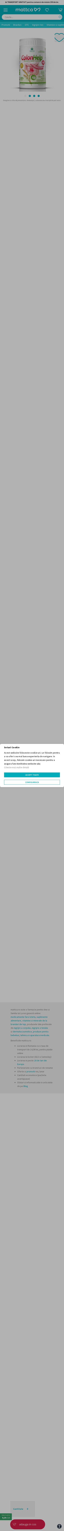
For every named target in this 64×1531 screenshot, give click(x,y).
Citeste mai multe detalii (16, 767)
